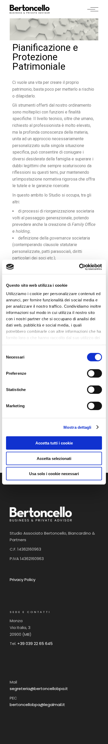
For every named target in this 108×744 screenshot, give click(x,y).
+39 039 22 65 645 (35, 643)
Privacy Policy (22, 579)
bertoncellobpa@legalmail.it (37, 704)
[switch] (94, 373)
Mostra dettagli (77, 427)
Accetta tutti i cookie (54, 443)
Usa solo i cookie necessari (54, 473)
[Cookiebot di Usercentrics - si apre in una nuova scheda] (79, 266)
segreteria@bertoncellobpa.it (39, 688)
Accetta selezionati (54, 458)
